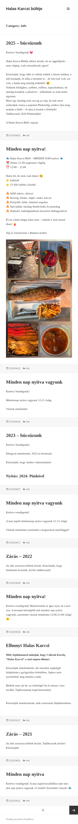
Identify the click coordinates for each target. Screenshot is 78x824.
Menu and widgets (68, 12)
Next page (73, 810)
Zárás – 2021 (19, 734)
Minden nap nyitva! (26, 149)
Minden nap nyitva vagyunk (34, 382)
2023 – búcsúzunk (24, 435)
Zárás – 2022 (19, 556)
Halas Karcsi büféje (24, 8)
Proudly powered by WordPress (20, 819)
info (28, 135)
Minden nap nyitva (25, 774)
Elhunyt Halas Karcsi (27, 645)
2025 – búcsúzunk (24, 43)
